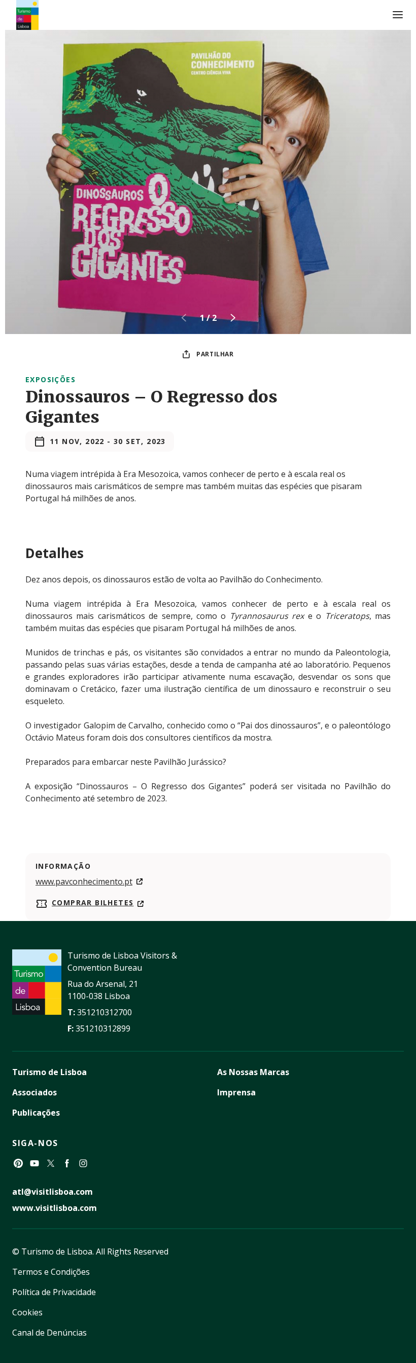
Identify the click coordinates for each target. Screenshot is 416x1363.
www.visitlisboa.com (54, 1207)
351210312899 (103, 1028)
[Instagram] (83, 1163)
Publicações (36, 1112)
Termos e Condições (51, 1271)
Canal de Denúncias (49, 1332)
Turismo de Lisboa (49, 1072)
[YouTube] (34, 1163)
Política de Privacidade (54, 1292)
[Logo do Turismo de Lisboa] (27, 15)
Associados (34, 1092)
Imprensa (236, 1092)
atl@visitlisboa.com (52, 1191)
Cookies (27, 1312)
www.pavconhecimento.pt (84, 881)
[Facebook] (67, 1163)
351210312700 (104, 1012)
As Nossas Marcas (253, 1072)
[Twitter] (51, 1163)
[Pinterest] (18, 1163)
